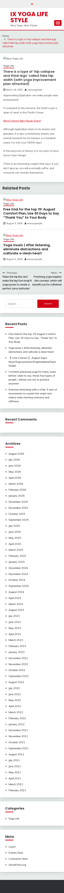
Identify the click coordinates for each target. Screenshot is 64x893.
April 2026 (15, 477)
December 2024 (18, 568)
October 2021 (17, 742)
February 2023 (17, 646)
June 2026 (15, 465)
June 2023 (15, 622)
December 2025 (18, 501)
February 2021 (17, 790)
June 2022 (15, 694)
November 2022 (18, 664)
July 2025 (14, 525)
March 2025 (16, 549)
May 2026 (15, 471)
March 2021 (16, 784)
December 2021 (18, 730)
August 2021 (16, 754)
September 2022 (19, 676)
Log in (12, 846)
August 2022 (16, 682)
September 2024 (19, 585)
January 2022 (17, 724)
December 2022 (18, 658)
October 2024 (17, 579)
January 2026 (17, 495)
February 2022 (17, 718)
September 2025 (19, 519)
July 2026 (14, 459)
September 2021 (19, 748)
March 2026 (16, 483)
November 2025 (18, 507)
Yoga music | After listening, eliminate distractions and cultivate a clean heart (27, 249)
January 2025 (17, 561)
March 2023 (16, 640)
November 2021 (18, 736)
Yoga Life (8, 65)
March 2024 (16, 604)
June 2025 (15, 531)
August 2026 (16, 453)
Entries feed (16, 852)
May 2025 (15, 537)
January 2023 (17, 652)
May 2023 (15, 628)
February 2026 (17, 489)
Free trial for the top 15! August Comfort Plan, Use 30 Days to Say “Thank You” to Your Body (31, 213)
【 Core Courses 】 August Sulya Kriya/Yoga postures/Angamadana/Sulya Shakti (32, 361)
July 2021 (14, 760)
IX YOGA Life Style (29, 17)
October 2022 (17, 670)
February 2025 (17, 555)
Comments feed (18, 858)
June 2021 (15, 766)
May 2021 (15, 772)
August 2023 (16, 610)
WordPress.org (17, 864)
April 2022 (15, 706)
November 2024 (18, 574)
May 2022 (15, 700)
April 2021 (15, 778)
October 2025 (17, 513)
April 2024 (15, 598)
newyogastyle (34, 89)
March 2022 (16, 712)
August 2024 (16, 592)
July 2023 (14, 616)
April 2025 (15, 544)
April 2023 (15, 634)
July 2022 (14, 688)
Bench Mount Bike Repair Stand (22, 120)
